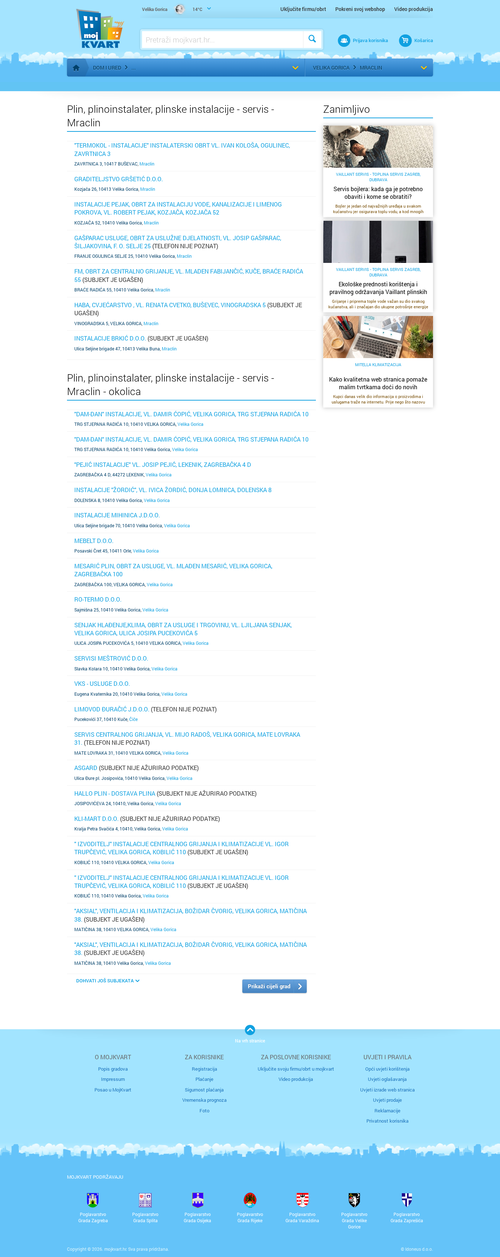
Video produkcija (413, 8)
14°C (172, 9)
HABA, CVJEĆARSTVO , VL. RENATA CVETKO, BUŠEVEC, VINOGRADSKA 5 (170, 305)
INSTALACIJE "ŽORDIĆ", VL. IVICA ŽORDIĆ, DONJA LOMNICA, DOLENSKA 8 (173, 490)
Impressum (113, 1079)
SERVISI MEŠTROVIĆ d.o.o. (111, 658)
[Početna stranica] (76, 68)
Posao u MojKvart (112, 1089)
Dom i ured (107, 67)
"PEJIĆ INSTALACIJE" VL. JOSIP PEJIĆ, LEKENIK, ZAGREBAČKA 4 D (162, 464)
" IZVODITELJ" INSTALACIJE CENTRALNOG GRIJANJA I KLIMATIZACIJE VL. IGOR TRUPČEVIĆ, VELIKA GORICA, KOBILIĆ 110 (181, 848)
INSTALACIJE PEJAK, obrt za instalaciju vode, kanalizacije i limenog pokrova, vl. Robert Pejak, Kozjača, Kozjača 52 (178, 208)
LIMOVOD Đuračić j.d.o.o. (111, 709)
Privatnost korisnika (387, 1120)
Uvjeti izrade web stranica (387, 1089)
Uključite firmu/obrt (303, 8)
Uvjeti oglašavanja (387, 1079)
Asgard (85, 767)
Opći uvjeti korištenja (387, 1069)
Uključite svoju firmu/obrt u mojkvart (296, 1069)
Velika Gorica (331, 67)
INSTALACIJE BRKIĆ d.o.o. (110, 338)
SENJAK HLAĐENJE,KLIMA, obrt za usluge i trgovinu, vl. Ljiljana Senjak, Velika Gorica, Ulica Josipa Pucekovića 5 (183, 629)
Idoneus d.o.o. (419, 1249)
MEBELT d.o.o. (93, 540)
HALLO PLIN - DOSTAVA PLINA (114, 793)
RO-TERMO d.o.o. (98, 599)
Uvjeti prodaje (387, 1100)
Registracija (204, 1069)
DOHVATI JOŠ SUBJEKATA (105, 980)
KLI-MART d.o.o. (96, 818)
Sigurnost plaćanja (204, 1089)
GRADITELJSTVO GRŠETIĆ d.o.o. (118, 179)
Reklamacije (387, 1110)
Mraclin (371, 67)
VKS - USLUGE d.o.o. (102, 683)
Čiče (133, 719)
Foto (204, 1110)
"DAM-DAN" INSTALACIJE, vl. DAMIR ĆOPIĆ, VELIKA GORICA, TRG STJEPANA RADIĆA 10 (191, 414)
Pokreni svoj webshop (360, 8)
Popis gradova (113, 1069)
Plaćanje (204, 1079)
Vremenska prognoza (204, 1100)
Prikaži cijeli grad (269, 986)
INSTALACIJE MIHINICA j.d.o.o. (117, 515)
